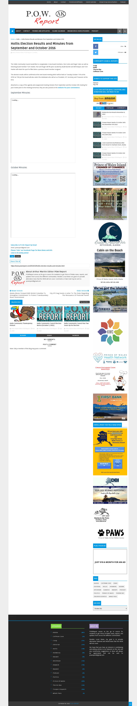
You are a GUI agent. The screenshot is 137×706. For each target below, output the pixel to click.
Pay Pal (95, 84)
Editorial (97, 586)
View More (85, 302)
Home (49, 2)
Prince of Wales (108, 593)
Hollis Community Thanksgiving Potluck (21, 324)
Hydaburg (113, 586)
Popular (110, 108)
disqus (49, 335)
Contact (63, 2)
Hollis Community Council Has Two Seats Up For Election (76, 324)
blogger (23, 335)
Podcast (123, 2)
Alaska (96, 583)
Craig (115, 583)
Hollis (18, 39)
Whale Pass (113, 596)
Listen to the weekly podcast (19, 253)
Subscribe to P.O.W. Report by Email (24, 245)
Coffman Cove (106, 583)
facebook (75, 335)
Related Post (16, 302)
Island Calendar (91, 2)
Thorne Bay (120, 593)
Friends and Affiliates (76, 2)
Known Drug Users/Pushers (108, 2)
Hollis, (36, 52)
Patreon (95, 83)
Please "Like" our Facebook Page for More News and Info (31, 250)
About (56, 2)
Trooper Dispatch (100, 596)
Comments (121, 108)
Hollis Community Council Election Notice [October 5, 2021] (49, 324)
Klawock (107, 590)
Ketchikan (97, 590)
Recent (99, 108)
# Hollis (18, 256)
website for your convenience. (69, 88)
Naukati (114, 590)
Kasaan (121, 586)
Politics (97, 593)
